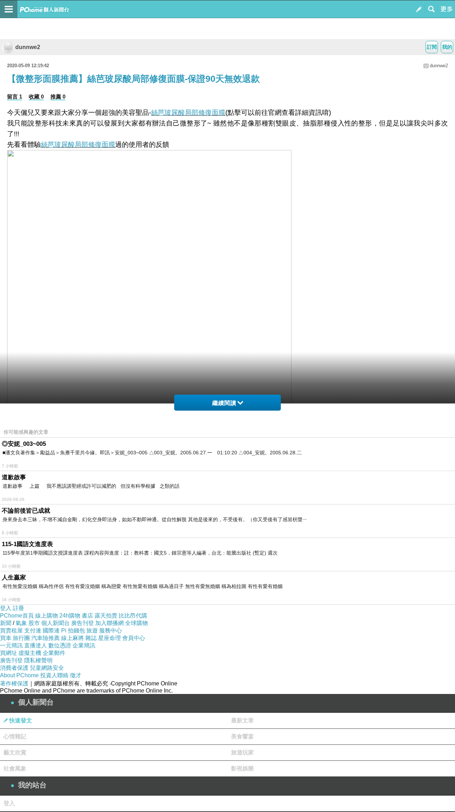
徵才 (75, 675)
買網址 (8, 653)
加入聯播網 (109, 623)
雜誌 (91, 638)
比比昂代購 (133, 616)
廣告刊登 (82, 623)
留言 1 (14, 97)
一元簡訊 (11, 645)
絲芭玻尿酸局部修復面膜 (188, 112)
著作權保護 (14, 683)
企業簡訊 (84, 645)
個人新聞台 (55, 623)
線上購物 (46, 616)
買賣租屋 (11, 630)
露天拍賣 (106, 616)
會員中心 (133, 638)
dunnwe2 (27, 47)
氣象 (21, 623)
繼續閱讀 (224, 403)
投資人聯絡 (54, 675)
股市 (34, 623)
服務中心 (110, 630)
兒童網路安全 (47, 668)
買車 (5, 638)
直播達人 (35, 645)
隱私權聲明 (38, 660)
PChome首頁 (17, 616)
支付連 (32, 630)
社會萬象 (15, 768)
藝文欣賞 (15, 752)
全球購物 (136, 623)
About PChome (19, 675)
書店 (87, 616)
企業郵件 (54, 653)
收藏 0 (36, 97)
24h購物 (69, 616)
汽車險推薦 (45, 638)
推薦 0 (57, 97)
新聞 (5, 623)
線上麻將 (72, 638)
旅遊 (92, 630)
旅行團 (21, 638)
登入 (5, 608)
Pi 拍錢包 (73, 630)
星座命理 (109, 638)
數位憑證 (59, 645)
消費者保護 (14, 668)
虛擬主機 (29, 653)
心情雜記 (15, 736)
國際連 (51, 630)
